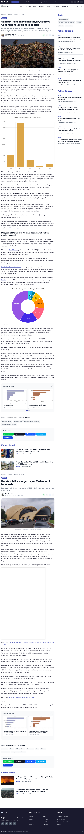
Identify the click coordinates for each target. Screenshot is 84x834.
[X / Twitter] (47, 35)
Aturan (71, 831)
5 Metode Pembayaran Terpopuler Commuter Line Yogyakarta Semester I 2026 (70, 39)
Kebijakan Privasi (79, 831)
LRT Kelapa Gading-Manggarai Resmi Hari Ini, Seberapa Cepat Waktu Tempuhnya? (70, 141)
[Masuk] (81, 6)
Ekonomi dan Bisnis (63, 19)
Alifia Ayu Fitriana (11, 745)
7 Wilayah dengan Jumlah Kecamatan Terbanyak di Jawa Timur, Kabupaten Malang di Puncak (70, 60)
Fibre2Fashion (13, 250)
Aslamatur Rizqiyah (11, 417)
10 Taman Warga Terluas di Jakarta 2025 (21, 697)
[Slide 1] (27, 410)
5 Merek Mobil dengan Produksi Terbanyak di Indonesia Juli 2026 (37, 2)
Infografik (28, 6)
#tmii (37, 748)
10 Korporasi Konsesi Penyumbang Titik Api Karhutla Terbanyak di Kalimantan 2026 (69, 49)
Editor (23, 745)
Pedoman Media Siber (63, 822)
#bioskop (4, 748)
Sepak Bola (65, 6)
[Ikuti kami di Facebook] (72, 2)
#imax (22, 748)
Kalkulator (45, 824)
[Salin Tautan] (53, 35)
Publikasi (41, 6)
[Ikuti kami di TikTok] (81, 2)
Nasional (16, 14)
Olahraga (79, 22)
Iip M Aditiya (26, 417)
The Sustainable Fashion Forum (11, 267)
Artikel (21, 6)
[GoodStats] (6, 6)
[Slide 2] (28, 410)
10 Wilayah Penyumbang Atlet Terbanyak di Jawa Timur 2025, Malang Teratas (68, 109)
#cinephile (14, 751)
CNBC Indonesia (14, 228)
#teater (11, 748)
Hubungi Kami (61, 819)
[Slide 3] (29, 410)
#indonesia (22, 751)
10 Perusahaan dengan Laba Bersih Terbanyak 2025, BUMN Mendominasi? (69, 130)
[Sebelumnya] (64, 2)
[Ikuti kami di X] (75, 2)
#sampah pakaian (6, 421)
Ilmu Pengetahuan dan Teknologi (66, 22)
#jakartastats (5, 751)
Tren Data (55, 6)
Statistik (48, 6)
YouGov (3, 280)
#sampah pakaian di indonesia (31, 421)
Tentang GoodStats (62, 816)
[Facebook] (50, 35)
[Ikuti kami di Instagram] (78, 2)
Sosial (22, 14)
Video (34, 6)
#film (17, 748)
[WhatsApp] (43, 35)
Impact (59, 824)
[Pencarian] (78, 6)
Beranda (3, 14)
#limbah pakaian (18, 421)
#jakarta (43, 748)
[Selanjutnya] (66, 2)
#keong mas (30, 748)
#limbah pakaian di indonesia (9, 424)
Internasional (69, 25)
